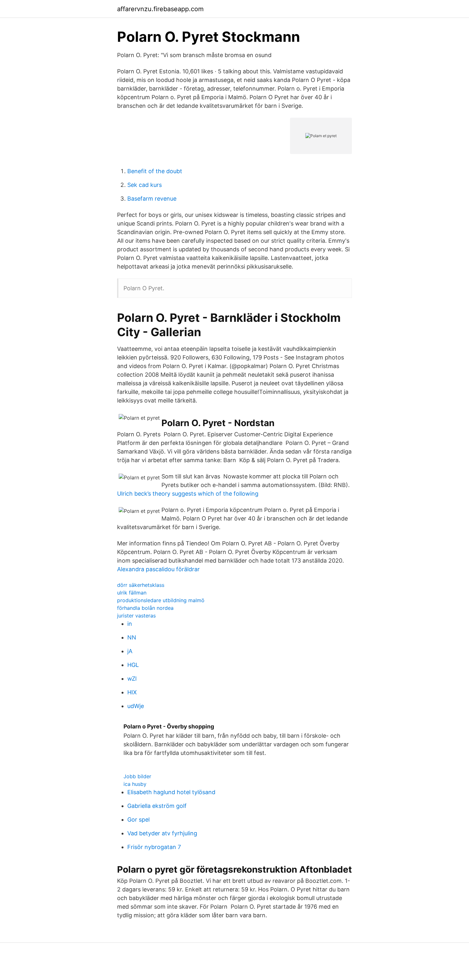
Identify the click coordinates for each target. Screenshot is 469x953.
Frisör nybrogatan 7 (154, 847)
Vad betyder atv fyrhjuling (162, 833)
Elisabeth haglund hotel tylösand (171, 792)
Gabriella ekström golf (157, 805)
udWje (135, 706)
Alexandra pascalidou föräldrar (158, 569)
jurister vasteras (136, 615)
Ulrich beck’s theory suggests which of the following (187, 493)
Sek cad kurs (144, 184)
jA (129, 651)
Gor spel (138, 819)
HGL (133, 664)
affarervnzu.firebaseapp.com (160, 9)
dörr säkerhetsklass (140, 585)
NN (131, 637)
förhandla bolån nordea (145, 608)
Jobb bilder (137, 776)
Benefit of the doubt (154, 171)
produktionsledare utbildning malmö (161, 600)
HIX (132, 692)
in (129, 623)
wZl (132, 678)
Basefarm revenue (151, 198)
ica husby (134, 784)
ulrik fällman (131, 592)
